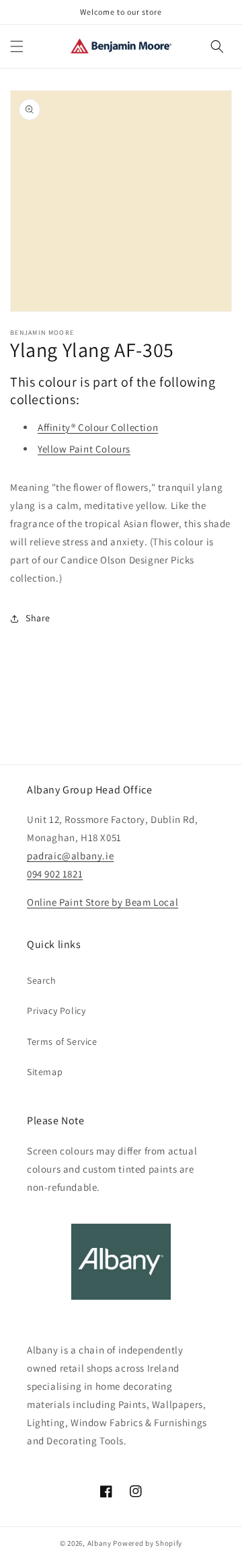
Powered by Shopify (147, 1543)
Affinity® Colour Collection (98, 427)
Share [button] (38, 618)
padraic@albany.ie (70, 855)
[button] (17, 46)
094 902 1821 (55, 873)
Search (41, 980)
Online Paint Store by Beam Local (102, 902)
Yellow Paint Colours (84, 448)
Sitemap (45, 1072)
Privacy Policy (56, 1011)
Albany (99, 1543)
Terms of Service (62, 1041)
